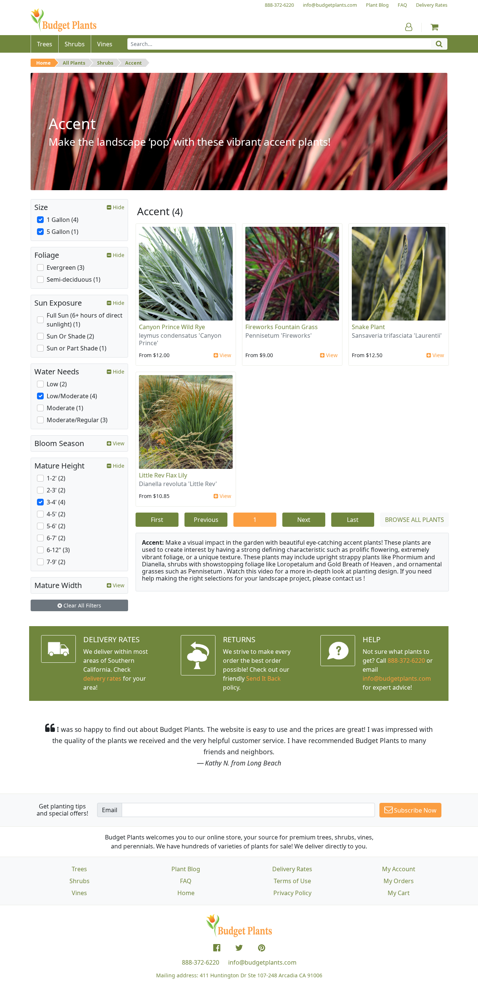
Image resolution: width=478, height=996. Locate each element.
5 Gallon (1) (62, 232)
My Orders (399, 881)
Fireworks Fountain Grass (281, 327)
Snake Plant (368, 327)
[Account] (409, 27)
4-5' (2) (56, 514)
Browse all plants (414, 520)
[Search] (439, 44)
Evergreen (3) (65, 267)
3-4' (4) (56, 502)
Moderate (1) (65, 408)
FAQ (186, 881)
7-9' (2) (56, 562)
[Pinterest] (262, 947)
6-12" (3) (58, 550)
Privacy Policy (292, 893)
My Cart (399, 893)
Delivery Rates (292, 869)
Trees (79, 869)
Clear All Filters (81, 605)
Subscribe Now (414, 810)
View (224, 355)
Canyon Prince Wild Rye (172, 327)
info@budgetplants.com (262, 962)
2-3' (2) (56, 490)
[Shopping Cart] (434, 27)
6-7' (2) (56, 538)
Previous (206, 520)
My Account (398, 869)
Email (109, 810)
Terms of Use (292, 881)
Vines (79, 893)
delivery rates (102, 678)
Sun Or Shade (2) (70, 336)
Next (303, 520)
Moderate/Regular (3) (77, 420)
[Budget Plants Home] (63, 20)
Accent (133, 62)
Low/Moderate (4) (72, 396)
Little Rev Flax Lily (163, 475)
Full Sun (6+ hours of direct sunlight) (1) (84, 319)
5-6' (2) (56, 526)
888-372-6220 (406, 660)
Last (352, 520)
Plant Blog (185, 869)
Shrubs (105, 62)
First (157, 520)
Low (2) (57, 384)
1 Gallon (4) (62, 220)
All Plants (74, 62)
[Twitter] (239, 947)
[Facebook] (217, 947)
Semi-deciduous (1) (73, 279)
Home (43, 62)
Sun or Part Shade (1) (76, 348)
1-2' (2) (56, 478)
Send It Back (263, 678)
